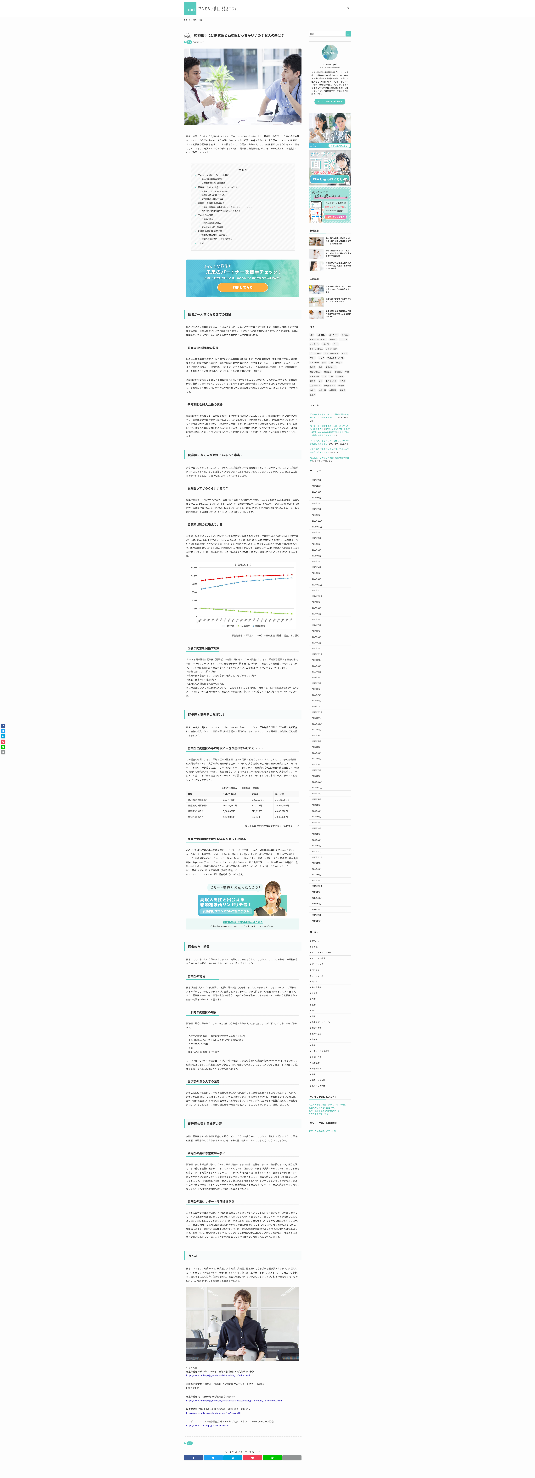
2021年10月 (317, 793)
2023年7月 (316, 677)
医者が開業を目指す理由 (212, 198)
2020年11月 (317, 857)
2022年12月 (317, 712)
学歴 (347, 371)
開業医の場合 (207, 219)
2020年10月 (317, 863)
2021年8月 (316, 805)
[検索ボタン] (348, 8)
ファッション (331, 348)
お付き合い (333, 335)
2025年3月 (316, 573)
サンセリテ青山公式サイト (329, 101)
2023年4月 (316, 694)
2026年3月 (316, 509)
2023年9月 (316, 665)
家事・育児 (314, 376)
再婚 (314, 998)
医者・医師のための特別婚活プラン (324, 1110)
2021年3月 (316, 834)
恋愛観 (312, 381)
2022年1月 (316, 776)
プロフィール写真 (331, 353)
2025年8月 (316, 544)
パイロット (316, 969)
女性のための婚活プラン (319, 1113)
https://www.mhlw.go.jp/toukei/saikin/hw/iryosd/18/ (213, 1413)
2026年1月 (316, 514)
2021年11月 (317, 787)
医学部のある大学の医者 (212, 226)
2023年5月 (316, 689)
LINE (311, 335)
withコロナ (321, 335)
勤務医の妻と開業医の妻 (210, 231)
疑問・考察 (316, 1056)
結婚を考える (329, 385)
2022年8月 (316, 735)
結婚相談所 (316, 1068)
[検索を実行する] (348, 34)
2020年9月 (316, 868)
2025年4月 (316, 567)
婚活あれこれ (331, 367)
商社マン (315, 1010)
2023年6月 (316, 683)
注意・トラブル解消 (320, 1051)
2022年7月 (316, 741)
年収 (324, 376)
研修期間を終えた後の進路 (213, 182)
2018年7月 (316, 909)
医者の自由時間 (205, 215)
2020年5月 (316, 880)
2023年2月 (316, 706)
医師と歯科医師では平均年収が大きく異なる (220, 210)
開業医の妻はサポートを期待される (217, 238)
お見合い (345, 335)
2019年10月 (317, 886)
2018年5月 (316, 921)
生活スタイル (315, 385)
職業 (314, 1074)
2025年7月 (316, 549)
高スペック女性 (318, 1080)
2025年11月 (317, 526)
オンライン (314, 344)
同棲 (320, 367)
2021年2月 (316, 839)
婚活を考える (315, 371)
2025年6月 (316, 555)
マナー (312, 358)
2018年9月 (316, 903)
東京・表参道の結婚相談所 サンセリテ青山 (327, 1104)
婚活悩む (327, 371)
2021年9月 (316, 799)
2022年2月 (316, 770)
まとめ (201, 243)
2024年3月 (316, 636)
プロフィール (315, 353)
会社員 (315, 981)
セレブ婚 (325, 344)
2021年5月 (316, 822)
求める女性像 (331, 381)
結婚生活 (322, 390)
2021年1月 (316, 845)
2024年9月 (316, 602)
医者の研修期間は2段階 (211, 179)
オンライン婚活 (318, 958)
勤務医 (312, 367)
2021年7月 (316, 810)
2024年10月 (317, 596)
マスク (344, 353)
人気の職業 (314, 362)
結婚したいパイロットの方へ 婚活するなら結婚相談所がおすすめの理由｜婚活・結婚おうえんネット (330, 432)
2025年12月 (317, 520)
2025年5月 (316, 561)
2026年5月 (316, 497)
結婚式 (312, 390)
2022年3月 (316, 764)
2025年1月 (316, 578)
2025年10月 (317, 532)
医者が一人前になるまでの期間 (213, 175)
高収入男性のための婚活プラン (322, 1107)
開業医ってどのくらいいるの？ (215, 191)
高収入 (312, 394)
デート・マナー (318, 964)
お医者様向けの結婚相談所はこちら (243, 922)
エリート (343, 339)
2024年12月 (317, 584)
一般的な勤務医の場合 (211, 222)
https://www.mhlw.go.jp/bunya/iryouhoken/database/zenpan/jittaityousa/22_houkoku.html (234, 1400)
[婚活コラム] (211, 8)
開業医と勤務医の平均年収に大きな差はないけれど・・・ (226, 207)
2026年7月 (316, 486)
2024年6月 (316, 619)
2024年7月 (316, 613)
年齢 (331, 376)
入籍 (331, 362)
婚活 (314, 1016)
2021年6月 (316, 816)
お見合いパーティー (318, 339)
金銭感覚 (332, 390)
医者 (189, 42)
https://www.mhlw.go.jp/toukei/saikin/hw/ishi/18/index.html (218, 1375)
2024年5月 (316, 625)
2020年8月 (316, 874)
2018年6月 (316, 915)
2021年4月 (316, 828)
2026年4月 (316, 503)
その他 (315, 946)
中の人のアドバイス (335, 358)
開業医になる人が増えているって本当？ (218, 187)
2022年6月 (316, 747)
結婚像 (341, 385)
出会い (339, 362)
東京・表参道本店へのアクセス (322, 1131)
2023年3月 (316, 700)
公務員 (315, 993)
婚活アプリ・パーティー (322, 1022)
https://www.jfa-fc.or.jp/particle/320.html (207, 1425)
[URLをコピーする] (291, 1457)
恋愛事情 (339, 376)
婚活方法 (338, 371)
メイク (321, 358)
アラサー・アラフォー (321, 952)
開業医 (342, 390)
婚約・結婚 (316, 1033)
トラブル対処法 (316, 348)
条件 (320, 381)
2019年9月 (316, 892)
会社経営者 (316, 987)
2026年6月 (316, 491)
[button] (193, 1457)
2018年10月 (317, 897)
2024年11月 (317, 590)
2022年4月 (316, 758)
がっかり (333, 339)
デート (335, 344)
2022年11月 (317, 718)
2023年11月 (317, 654)
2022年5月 (316, 752)
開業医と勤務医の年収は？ (211, 203)
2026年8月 (316, 480)
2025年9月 (316, 538)
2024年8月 (316, 607)
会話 (324, 362)
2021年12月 (317, 781)
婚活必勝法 (316, 1027)
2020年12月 (317, 851)
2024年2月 (316, 642)
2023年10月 (317, 660)
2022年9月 (316, 729)
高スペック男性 (318, 1085)
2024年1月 (316, 648)
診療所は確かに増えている (213, 195)
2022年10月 (317, 723)
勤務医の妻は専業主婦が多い (214, 235)
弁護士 (315, 1039)
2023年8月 (316, 671)
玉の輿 (342, 381)
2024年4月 (316, 631)
